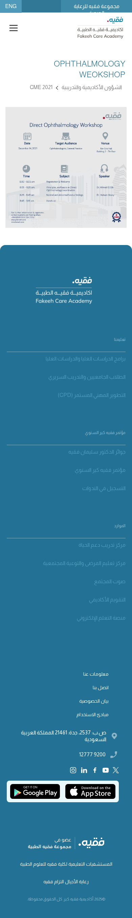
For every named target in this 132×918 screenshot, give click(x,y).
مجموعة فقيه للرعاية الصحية (96, 7)
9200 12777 (92, 754)
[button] (12, 28)
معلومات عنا (96, 674)
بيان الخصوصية (94, 701)
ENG (11, 6)
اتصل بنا (101, 687)
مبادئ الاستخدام (92, 714)
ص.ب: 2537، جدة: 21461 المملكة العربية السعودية (63, 736)
